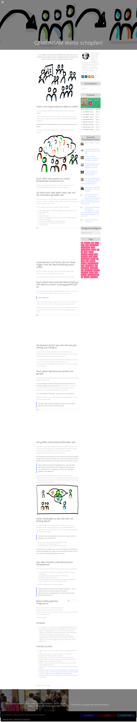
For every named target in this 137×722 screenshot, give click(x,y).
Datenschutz (18, 719)
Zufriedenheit (86, 277)
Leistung (83, 261)
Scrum (96, 265)
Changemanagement (94, 245)
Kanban (96, 254)
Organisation (83, 263)
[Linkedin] (82, 76)
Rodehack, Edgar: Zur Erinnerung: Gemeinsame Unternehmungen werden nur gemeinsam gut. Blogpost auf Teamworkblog (58, 672)
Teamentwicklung (84, 272)
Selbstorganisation (94, 268)
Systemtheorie (96, 270)
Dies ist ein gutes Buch (85, 249)
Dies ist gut (93, 249)
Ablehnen (107, 715)
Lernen (87, 261)
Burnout (82, 245)
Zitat (82, 277)
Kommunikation (84, 256)
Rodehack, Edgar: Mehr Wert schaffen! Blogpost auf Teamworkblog (58, 670)
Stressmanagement (88, 270)
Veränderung (84, 274)
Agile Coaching (87, 243)
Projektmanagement (89, 265)
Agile (82, 243)
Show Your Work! (45, 685)
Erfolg (98, 249)
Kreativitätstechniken (85, 259)
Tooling (96, 272)
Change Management (85, 247)
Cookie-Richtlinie (7, 719)
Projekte (82, 265)
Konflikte (90, 256)
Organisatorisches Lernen (92, 263)
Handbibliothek (84, 254)
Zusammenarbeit (93, 277)
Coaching (93, 247)
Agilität (92, 243)
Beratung (97, 243)
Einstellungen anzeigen (126, 715)
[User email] (92, 76)
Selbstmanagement (85, 268)
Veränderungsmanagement (93, 274)
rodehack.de (85, 72)
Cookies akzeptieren (89, 715)
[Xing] (86, 76)
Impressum (26, 719)
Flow (82, 252)
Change (87, 245)
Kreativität (95, 256)
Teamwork (91, 272)
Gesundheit (91, 252)
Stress (82, 270)
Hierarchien (90, 254)
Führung (86, 252)
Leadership (93, 259)
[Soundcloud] (89, 76)
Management (92, 261)
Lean (97, 259)
